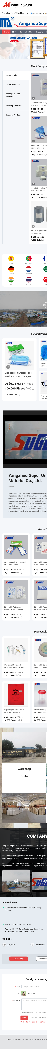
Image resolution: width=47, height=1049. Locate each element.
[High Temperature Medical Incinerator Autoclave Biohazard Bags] (16, 695)
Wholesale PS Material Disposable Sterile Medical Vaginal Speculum (14, 666)
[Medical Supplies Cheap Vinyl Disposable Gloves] (16, 547)
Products (18, 32)
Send (24, 1017)
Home (6, 32)
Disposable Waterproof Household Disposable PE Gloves (13, 608)
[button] (44, 56)
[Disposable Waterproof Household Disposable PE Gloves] (16, 592)
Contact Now (12, 395)
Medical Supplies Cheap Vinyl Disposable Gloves (15, 563)
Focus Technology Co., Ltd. (30, 1039)
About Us (28, 32)
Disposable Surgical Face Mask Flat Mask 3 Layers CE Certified (18, 374)
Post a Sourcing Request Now (33, 1022)
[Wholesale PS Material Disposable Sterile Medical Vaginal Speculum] (16, 650)
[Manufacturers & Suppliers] (17, 5)
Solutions (39, 32)
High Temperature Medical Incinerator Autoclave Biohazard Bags (14, 711)
